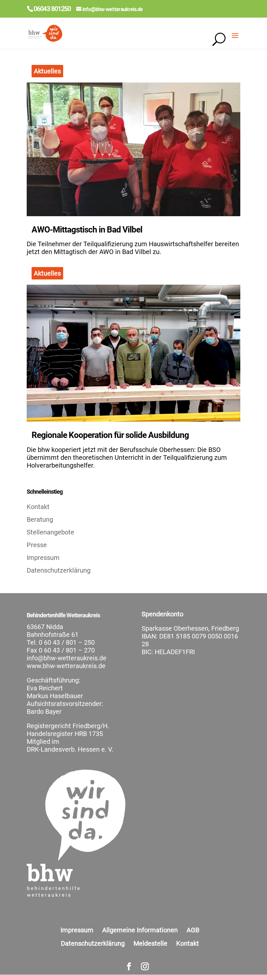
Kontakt (38, 507)
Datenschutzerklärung (59, 570)
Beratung (40, 519)
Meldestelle (150, 943)
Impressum (43, 558)
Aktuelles (47, 71)
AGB (193, 930)
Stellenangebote (50, 532)
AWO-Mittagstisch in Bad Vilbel (87, 229)
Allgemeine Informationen (140, 930)
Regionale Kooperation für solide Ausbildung (110, 435)
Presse (37, 545)
